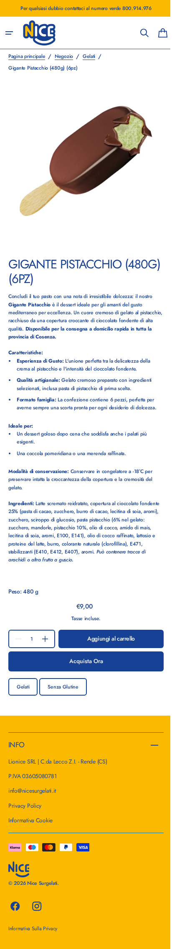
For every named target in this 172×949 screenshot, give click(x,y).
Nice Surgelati (42, 883)
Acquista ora (83, 655)
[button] (9, 33)
